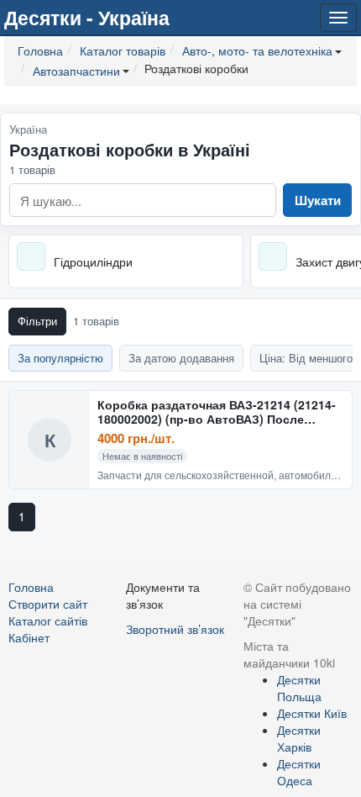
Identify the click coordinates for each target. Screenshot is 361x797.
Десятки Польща (299, 688)
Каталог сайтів (47, 620)
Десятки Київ (312, 713)
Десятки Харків (299, 738)
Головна (31, 586)
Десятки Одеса (299, 772)
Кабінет (29, 637)
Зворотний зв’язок (175, 628)
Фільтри (37, 321)
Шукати (318, 200)
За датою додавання (181, 358)
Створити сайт (47, 603)
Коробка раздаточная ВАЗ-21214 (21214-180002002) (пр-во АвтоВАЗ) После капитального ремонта (216, 412)
